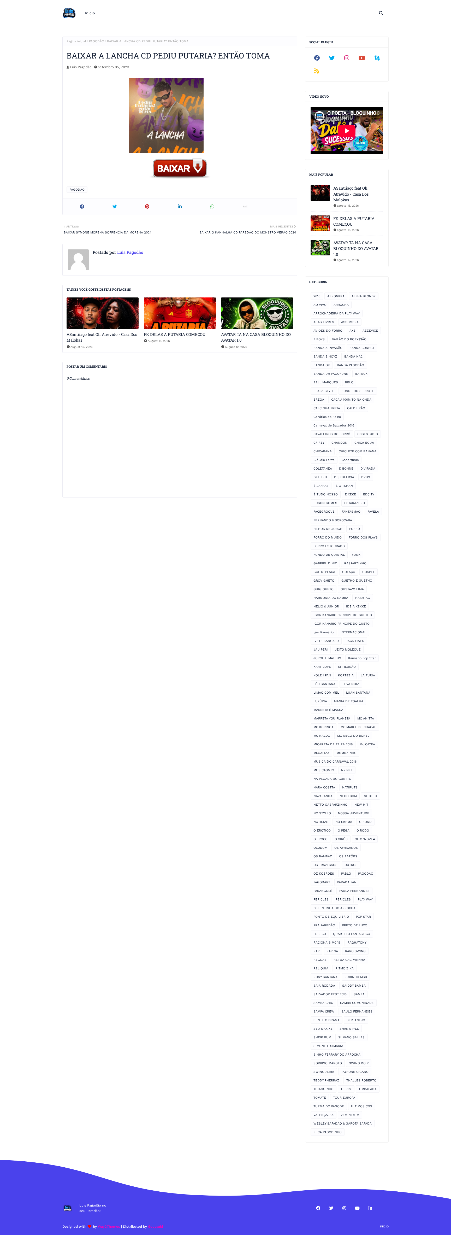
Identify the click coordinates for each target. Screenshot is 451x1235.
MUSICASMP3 (323, 770)
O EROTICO (322, 830)
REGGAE (320, 960)
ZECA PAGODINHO (327, 1132)
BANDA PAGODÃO (350, 365)
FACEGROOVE (324, 511)
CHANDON (339, 442)
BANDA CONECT (361, 348)
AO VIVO (320, 305)
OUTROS (351, 865)
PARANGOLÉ (322, 891)
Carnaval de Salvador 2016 (333, 425)
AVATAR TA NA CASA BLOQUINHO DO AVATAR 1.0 (256, 337)
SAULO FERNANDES (356, 1011)
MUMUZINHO (346, 753)
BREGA (318, 399)
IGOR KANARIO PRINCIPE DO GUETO (341, 623)
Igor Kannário (323, 632)
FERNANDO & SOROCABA (332, 520)
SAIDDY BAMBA (354, 985)
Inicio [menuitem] (90, 13)
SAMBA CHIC (323, 1003)
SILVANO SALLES (351, 1037)
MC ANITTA (365, 718)
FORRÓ (354, 529)
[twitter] (332, 58)
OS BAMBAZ (322, 856)
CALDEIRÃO (356, 408)
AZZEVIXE (370, 330)
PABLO (346, 873)
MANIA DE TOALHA (348, 701)
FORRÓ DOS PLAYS (363, 537)
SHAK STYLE (349, 1029)
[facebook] (317, 58)
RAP (316, 951)
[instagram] (347, 58)
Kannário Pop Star (362, 658)
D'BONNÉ (346, 468)
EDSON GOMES (325, 503)
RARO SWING (355, 951)
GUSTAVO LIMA (352, 589)
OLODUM (320, 848)
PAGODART (321, 882)
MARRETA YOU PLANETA (331, 718)
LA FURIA (368, 675)
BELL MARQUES (325, 382)
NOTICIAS (320, 822)
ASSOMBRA (350, 322)
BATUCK (361, 374)
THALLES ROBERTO (361, 1080)
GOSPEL (368, 572)
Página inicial (76, 41)
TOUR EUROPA (344, 1097)
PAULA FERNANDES (354, 891)
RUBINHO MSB (356, 977)
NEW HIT (361, 804)
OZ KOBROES (323, 873)
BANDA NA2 (353, 356)
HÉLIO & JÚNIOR (326, 606)
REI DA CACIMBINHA (349, 960)
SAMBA (359, 994)
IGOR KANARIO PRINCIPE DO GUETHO (342, 615)
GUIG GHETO (323, 589)
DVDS (365, 477)
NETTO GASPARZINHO (330, 804)
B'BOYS (319, 339)
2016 (316, 296)
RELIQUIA (320, 968)
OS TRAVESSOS (325, 865)
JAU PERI (320, 649)
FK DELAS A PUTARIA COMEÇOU (174, 334)
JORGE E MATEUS (327, 658)
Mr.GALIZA (321, 753)
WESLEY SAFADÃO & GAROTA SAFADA (342, 1123)
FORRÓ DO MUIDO (327, 537)
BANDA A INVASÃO (327, 348)
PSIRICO (319, 934)
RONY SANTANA (325, 977)
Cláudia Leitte (324, 460)
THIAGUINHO (323, 1089)
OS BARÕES (348, 856)
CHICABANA (322, 451)
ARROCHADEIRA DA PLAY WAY (336, 313)
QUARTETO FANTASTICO (351, 934)
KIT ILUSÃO (347, 667)
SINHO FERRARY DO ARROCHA (336, 1054)
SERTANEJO (356, 1020)
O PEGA (343, 830)
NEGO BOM (348, 796)
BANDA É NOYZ (325, 356)
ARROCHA (341, 305)
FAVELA (373, 511)
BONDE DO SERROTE (357, 391)
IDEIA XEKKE (356, 606)
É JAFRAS (321, 486)
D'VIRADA (367, 468)
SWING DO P (359, 1063)
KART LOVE (322, 667)
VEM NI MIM (350, 1115)
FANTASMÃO (351, 511)
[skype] (377, 58)
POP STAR (363, 916)
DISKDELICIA (344, 477)
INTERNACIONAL (353, 632)
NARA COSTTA (324, 787)
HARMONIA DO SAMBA (330, 598)
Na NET (347, 770)
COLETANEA (322, 468)
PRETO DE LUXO (354, 925)
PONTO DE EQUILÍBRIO (331, 916)
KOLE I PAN (322, 675)
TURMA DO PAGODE (328, 1106)
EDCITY (368, 494)
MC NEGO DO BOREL (353, 736)
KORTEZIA (346, 675)
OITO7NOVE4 (365, 839)
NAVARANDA (323, 796)
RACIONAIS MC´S (326, 942)
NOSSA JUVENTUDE (353, 813)
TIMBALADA (368, 1089)
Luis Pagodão (81, 67)
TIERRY (346, 1089)
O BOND (365, 822)
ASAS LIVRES (323, 322)
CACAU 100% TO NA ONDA (351, 399)
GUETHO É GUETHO (356, 580)
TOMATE (319, 1097)
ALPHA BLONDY (364, 296)
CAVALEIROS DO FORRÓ (331, 434)
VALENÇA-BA (323, 1115)
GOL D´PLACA (324, 572)
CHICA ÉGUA (364, 442)
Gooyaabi (155, 1226)
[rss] (317, 71)
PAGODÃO (96, 41)
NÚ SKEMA (343, 822)
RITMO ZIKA (344, 968)
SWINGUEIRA (323, 1072)
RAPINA (332, 951)
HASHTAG (362, 598)
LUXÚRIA (320, 701)
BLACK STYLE (323, 391)
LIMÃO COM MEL (326, 692)
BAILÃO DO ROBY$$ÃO (349, 339)
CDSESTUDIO (367, 434)
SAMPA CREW (323, 1011)
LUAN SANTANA (358, 692)
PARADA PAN (347, 882)
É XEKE (350, 494)
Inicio (384, 1226)
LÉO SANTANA (324, 684)
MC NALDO (321, 736)
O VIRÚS (341, 839)
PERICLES (321, 899)
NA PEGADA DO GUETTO (332, 779)
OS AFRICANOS (346, 848)
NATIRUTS (350, 787)
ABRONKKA (336, 296)
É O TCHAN (344, 486)
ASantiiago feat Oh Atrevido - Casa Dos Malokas (102, 337)
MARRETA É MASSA (328, 710)
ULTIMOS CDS (361, 1106)
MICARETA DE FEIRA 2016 (333, 744)
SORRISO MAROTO (327, 1063)
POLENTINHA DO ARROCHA (334, 908)
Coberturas (350, 460)
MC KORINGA (323, 727)
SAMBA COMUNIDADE (357, 1003)
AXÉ (352, 330)
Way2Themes (109, 1226)
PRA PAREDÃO (324, 925)
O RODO (363, 830)
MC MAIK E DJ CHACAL (358, 727)
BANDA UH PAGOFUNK (330, 374)
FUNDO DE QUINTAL (329, 555)
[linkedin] (370, 1208)
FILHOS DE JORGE (327, 529)
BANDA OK (321, 365)
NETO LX (370, 796)
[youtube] (362, 58)
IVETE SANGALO (326, 641)
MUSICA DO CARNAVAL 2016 (335, 761)
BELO (349, 382)
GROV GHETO (323, 580)
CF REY (318, 442)
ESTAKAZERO (354, 503)
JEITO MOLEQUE (348, 649)
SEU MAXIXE (323, 1029)
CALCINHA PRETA (326, 408)
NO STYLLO (322, 813)
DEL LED (320, 477)
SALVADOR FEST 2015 (330, 994)
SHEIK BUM (322, 1037)
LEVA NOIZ (350, 684)
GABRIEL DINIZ (325, 563)
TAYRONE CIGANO (355, 1072)
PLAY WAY (365, 899)
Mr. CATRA (367, 744)
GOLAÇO (348, 572)
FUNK (356, 555)
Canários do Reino (327, 417)
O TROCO (320, 839)
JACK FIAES (355, 641)
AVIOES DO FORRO (327, 330)
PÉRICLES (343, 899)
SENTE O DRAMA (326, 1020)
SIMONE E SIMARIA (328, 1046)
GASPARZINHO (355, 563)
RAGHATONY (356, 942)
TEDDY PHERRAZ (326, 1080)
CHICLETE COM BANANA (357, 451)
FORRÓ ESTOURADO (329, 546)
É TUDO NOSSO (325, 494)
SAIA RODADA (324, 985)
